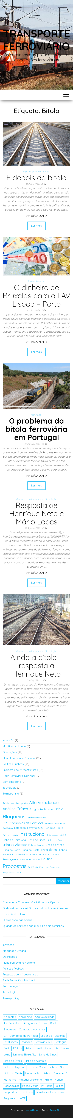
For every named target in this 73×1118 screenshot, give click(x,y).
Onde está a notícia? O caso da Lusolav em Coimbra (35, 908)
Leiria (63, 834)
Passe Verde (25, 859)
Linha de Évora (55, 840)
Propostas (14, 866)
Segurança (9, 872)
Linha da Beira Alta (14, 840)
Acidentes (8, 803)
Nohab (55, 854)
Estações (20, 827)
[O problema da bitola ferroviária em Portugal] (36, 385)
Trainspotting (11, 793)
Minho (48, 854)
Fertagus (50, 827)
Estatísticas (8, 828)
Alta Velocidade (44, 802)
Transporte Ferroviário (36, 40)
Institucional (32, 834)
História (14, 835)
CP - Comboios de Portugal (23, 823)
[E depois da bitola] (36, 143)
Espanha (60, 823)
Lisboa (63, 849)
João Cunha (38, 215)
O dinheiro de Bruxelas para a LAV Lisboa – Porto (36, 296)
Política (46, 859)
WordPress (33, 1110)
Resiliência (33, 867)
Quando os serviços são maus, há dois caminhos (33, 926)
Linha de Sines (36, 840)
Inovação (8, 740)
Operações (10, 752)
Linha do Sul (49, 849)
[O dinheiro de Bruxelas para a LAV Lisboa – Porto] (36, 256)
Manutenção (8, 854)
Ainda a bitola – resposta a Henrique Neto (36, 665)
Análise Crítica (15, 808)
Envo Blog (56, 1110)
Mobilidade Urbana (14, 746)
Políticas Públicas (36, 281)
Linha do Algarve (36, 845)
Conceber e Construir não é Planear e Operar (31, 902)
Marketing (20, 854)
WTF (19, 872)
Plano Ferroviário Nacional (19, 758)
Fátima (6, 835)
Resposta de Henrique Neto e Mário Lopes (36, 513)
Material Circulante (35, 854)
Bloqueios (14, 816)
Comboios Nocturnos (36, 817)
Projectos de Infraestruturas (35, 171)
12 (43, 444)
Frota (60, 827)
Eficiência (49, 823)
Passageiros (10, 859)
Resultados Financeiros (49, 867)
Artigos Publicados (41, 809)
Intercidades (52, 835)
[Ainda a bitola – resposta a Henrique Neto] (36, 619)
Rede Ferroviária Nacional (19, 776)
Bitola (59, 809)
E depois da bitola (36, 177)
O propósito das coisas (17, 920)
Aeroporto (22, 803)
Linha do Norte (11, 849)
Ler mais (36, 225)
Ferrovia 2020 (35, 827)
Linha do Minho (55, 844)
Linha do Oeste (30, 849)
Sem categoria (12, 781)
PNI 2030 (36, 859)
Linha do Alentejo (15, 844)
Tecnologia (36, 414)
